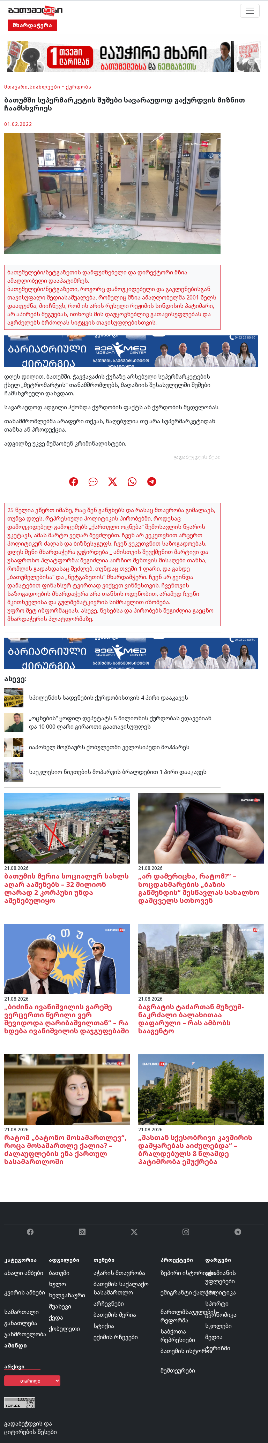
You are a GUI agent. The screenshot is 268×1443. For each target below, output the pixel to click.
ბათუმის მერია (115, 1315)
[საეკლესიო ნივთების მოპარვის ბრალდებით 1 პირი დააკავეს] (13, 771)
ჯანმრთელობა (25, 1334)
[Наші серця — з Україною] (35, 10)
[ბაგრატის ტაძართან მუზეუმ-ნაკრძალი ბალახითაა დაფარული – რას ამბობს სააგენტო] (201, 958)
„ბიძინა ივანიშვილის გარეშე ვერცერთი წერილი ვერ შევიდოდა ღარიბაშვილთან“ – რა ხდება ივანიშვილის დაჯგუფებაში (66, 1018)
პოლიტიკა (220, 1292)
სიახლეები (45, 86)
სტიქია (104, 1326)
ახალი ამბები (23, 1273)
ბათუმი (59, 1273)
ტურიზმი (217, 1348)
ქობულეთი (64, 1328)
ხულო (57, 1284)
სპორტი (217, 1303)
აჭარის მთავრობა (119, 1273)
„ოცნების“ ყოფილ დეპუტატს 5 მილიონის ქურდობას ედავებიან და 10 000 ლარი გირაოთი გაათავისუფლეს (120, 722)
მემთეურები (178, 1370)
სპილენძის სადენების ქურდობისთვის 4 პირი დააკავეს (108, 697)
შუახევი (60, 1306)
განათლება (20, 1323)
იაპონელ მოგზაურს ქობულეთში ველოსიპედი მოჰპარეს (109, 747)
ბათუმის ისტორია (187, 1351)
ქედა (56, 1317)
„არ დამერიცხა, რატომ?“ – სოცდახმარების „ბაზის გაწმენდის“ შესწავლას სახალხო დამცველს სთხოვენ (198, 888)
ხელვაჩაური (67, 1295)
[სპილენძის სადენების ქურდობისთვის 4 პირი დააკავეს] (13, 697)
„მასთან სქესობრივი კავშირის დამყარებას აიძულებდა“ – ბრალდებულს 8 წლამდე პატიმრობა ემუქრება (195, 1149)
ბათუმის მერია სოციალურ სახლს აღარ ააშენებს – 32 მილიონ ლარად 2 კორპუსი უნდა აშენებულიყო (66, 888)
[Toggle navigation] (250, 11)
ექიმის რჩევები (116, 1337)
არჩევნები (109, 1303)
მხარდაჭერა (32, 25)
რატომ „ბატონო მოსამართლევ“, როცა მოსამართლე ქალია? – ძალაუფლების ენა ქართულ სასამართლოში (65, 1149)
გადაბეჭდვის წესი (197, 457)
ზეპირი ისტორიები (188, 1273)
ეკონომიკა (221, 1315)
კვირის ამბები (24, 1292)
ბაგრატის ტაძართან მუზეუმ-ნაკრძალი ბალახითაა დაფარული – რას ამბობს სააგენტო (191, 1018)
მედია (214, 1337)
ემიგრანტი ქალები (188, 1292)
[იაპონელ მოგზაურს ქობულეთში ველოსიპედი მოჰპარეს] (13, 747)
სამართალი (21, 1312)
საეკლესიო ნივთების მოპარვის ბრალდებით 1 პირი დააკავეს (118, 772)
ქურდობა (78, 86)
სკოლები (218, 1326)
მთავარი (16, 86)
